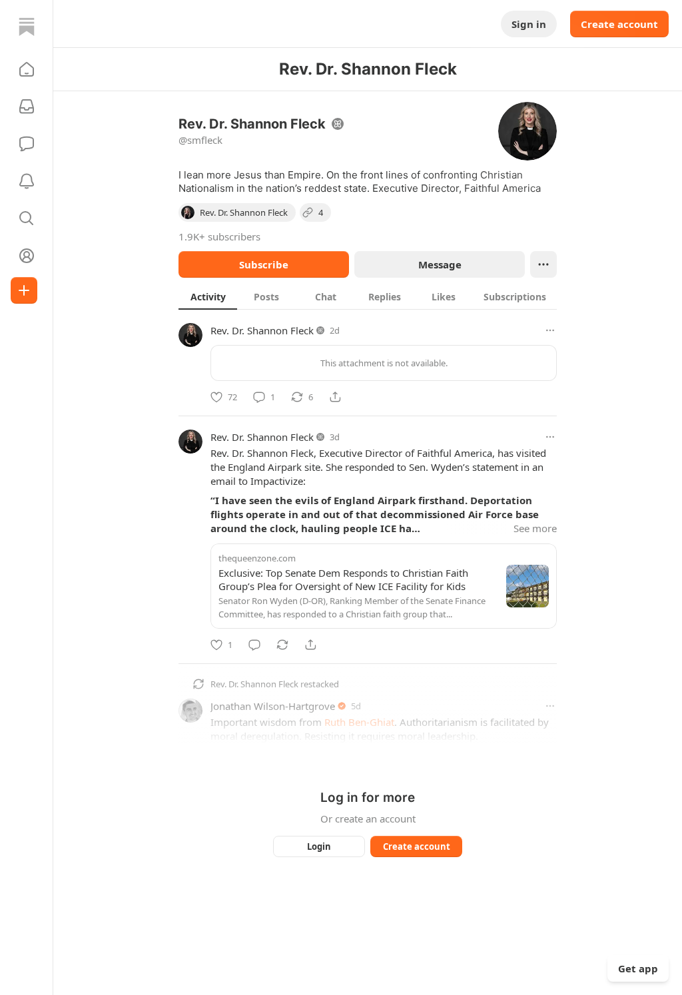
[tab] (207, 296)
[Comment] (254, 644)
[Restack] (282, 644)
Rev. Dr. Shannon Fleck (262, 330)
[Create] (24, 290)
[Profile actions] (543, 264)
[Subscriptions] (27, 107)
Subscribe (263, 264)
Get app (638, 968)
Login (319, 846)
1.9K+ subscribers (219, 236)
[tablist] (367, 296)
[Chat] (27, 144)
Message (440, 264)
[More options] (550, 330)
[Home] (27, 27)
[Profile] (27, 256)
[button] (27, 69)
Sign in (529, 24)
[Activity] (27, 181)
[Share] (335, 397)
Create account (619, 24)
